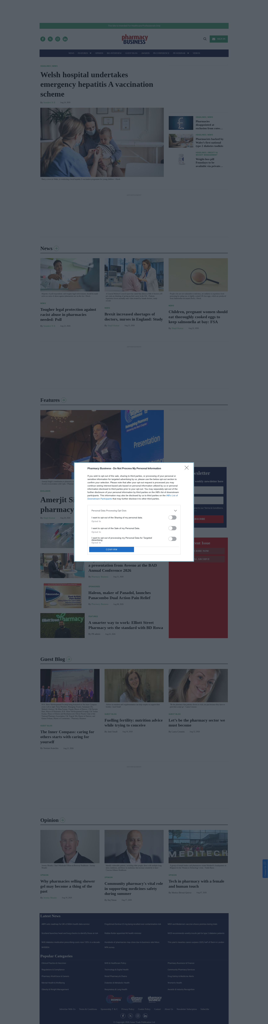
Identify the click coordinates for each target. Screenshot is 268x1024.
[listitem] (134, 510)
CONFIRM (111, 549)
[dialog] (134, 512)
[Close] (188, 469)
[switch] (172, 517)
